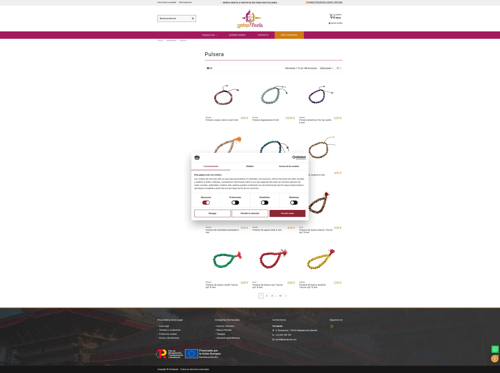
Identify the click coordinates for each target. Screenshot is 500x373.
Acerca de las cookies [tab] (289, 166)
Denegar (212, 213)
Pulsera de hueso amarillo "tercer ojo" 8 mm (312, 286)
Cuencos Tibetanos (225, 326)
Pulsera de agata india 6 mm (267, 230)
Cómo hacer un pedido (167, 2)
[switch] (235, 202)
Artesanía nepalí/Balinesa (228, 338)
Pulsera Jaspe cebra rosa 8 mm (222, 120)
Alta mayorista (185, 2)
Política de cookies (168, 334)
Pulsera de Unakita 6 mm (312, 175)
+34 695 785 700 (283, 335)
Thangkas (220, 334)
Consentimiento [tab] (211, 166)
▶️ (324, 2)
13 (280, 296)
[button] (209, 35)
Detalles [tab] (250, 166)
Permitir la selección (250, 213)
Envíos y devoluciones (169, 338)
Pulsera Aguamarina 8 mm (265, 120)
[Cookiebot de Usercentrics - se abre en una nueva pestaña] (294, 158)
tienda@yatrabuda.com (285, 339)
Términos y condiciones (170, 330)
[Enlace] (208, 68)
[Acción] (246, 79)
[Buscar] (193, 18)
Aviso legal (164, 326)
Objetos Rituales (224, 330)
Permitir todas (287, 213)
